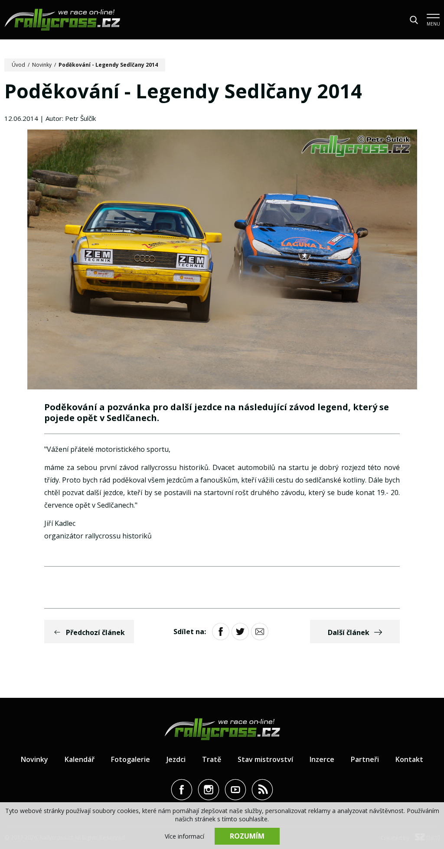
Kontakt (409, 759)
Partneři (365, 759)
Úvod (18, 64)
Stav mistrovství (265, 759)
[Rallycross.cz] (62, 20)
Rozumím (247, 836)
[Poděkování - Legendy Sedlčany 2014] (222, 261)
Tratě (211, 759)
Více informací (184, 836)
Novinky (42, 64)
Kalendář (80, 759)
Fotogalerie (130, 759)
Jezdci (176, 759)
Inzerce (322, 759)
